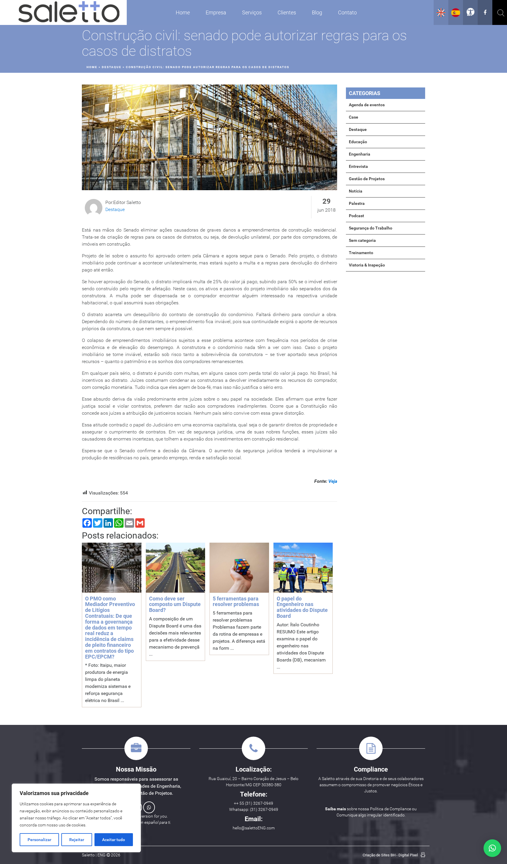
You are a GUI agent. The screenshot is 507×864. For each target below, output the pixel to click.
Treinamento (361, 252)
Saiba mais (335, 808)
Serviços (252, 12)
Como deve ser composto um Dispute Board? (175, 604)
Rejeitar (76, 839)
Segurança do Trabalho (370, 228)
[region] (76, 818)
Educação (358, 141)
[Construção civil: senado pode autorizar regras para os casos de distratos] (209, 137)
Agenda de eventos (367, 104)
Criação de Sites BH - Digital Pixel (390, 855)
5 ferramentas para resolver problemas (236, 601)
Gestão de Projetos (367, 178)
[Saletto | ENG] (69, 12)
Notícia (355, 191)
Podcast (356, 215)
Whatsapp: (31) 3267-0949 (253, 809)
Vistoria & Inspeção (367, 265)
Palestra (357, 203)
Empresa (216, 12)
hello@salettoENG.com (254, 828)
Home (183, 12)
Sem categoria (362, 240)
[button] (492, 848)
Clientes (287, 12)
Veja (332, 481)
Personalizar (39, 839)
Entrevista (358, 166)
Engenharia (359, 154)
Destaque (111, 67)
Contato (347, 12)
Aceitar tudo (113, 839)
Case (353, 117)
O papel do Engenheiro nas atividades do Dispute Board (302, 607)
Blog (317, 12)
